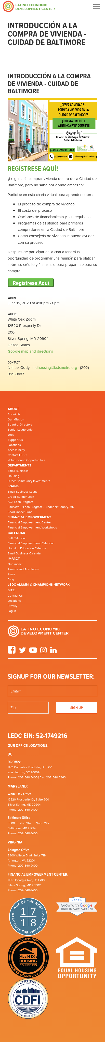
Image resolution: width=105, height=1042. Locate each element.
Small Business (18, 471)
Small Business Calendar (25, 553)
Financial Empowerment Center (29, 522)
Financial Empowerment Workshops (32, 527)
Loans (13, 486)
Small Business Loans (22, 491)
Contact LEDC (17, 455)
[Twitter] (22, 652)
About (13, 408)
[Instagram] (43, 652)
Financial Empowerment (29, 517)
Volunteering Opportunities (26, 460)
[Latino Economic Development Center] (29, 6)
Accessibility (16, 450)
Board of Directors (20, 424)
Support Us (15, 439)
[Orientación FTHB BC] (31, 283)
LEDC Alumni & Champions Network (39, 584)
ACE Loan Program (20, 502)
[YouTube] (33, 652)
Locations (14, 445)
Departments (19, 465)
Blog (11, 579)
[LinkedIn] (53, 652)
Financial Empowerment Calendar (31, 543)
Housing (13, 476)
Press (11, 574)
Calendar (16, 533)
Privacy (12, 605)
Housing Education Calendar (27, 548)
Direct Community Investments (29, 481)
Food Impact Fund (20, 512)
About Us (14, 414)
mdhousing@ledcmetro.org (54, 367)
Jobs (11, 434)
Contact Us (15, 595)
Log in (12, 611)
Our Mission (16, 419)
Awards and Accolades (23, 569)
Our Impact (15, 564)
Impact (14, 558)
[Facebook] (12, 652)
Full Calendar (17, 538)
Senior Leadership (20, 429)
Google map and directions (30, 351)
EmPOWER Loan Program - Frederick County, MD (41, 507)
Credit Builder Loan (21, 496)
